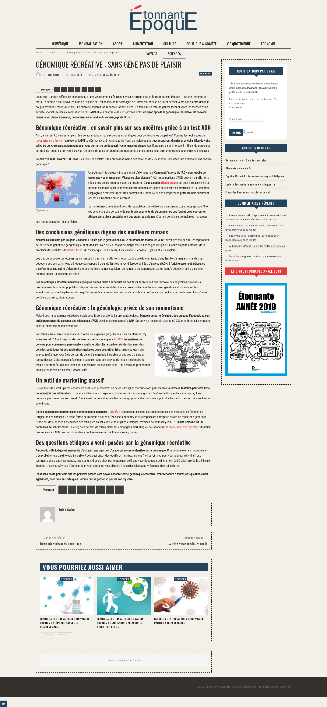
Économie (268, 43)
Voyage (151, 53)
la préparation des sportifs (181, 427)
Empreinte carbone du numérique (60, 543)
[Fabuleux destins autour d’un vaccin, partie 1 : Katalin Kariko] (181, 596)
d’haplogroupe (170, 183)
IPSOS (118, 339)
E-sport (273, 219)
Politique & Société (201, 43)
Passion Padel (236, 225)
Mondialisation (91, 43)
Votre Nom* (235, 107)
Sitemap (285, 686)
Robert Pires (74, 250)
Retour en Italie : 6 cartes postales (245, 160)
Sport (117, 43)
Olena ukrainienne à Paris (240, 168)
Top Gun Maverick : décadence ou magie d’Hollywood (254, 176)
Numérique (60, 43)
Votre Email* (236, 119)
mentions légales (256, 88)
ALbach (233, 246)
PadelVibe (234, 235)
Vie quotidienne (239, 43)
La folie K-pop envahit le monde (188, 543)
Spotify (114, 412)
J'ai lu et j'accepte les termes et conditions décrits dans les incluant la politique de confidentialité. (253, 87)
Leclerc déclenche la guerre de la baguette (250, 184)
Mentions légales (268, 686)
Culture (169, 43)
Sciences (174, 53)
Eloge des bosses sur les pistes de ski (247, 192)
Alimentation (143, 43)
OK (3, 704)
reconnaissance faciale (49, 140)
